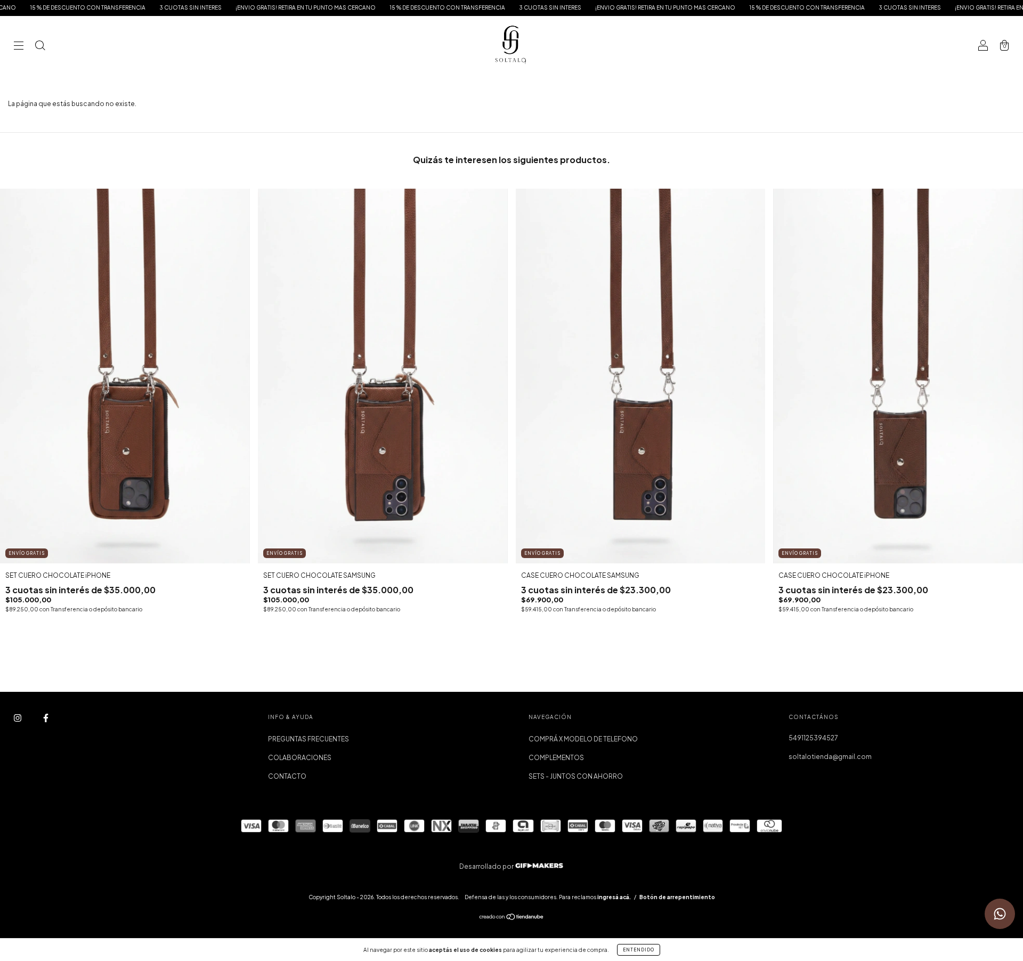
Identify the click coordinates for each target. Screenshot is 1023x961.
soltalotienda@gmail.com (830, 757)
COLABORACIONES (299, 758)
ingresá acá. (614, 897)
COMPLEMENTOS (556, 758)
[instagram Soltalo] (18, 718)
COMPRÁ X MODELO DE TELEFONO (583, 739)
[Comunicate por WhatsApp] (1000, 914)
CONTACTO (287, 776)
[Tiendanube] (511, 918)
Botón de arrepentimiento (677, 897)
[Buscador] (40, 47)
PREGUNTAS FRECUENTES (308, 739)
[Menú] (18, 47)
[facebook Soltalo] (45, 718)
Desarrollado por (487, 866)
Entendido (638, 949)
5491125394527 (813, 738)
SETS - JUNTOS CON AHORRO (576, 776)
